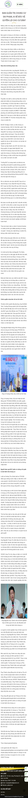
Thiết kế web (8, 796)
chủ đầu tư (21, 209)
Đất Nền (3, 792)
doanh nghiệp (17, 216)
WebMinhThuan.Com (18, 796)
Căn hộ (2, 794)
